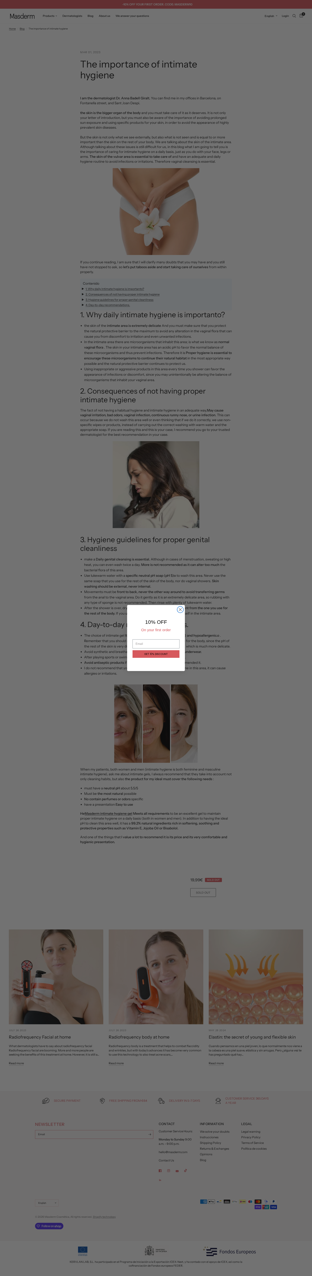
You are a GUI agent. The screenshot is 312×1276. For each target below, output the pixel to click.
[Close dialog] (180, 609)
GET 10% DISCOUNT (156, 654)
